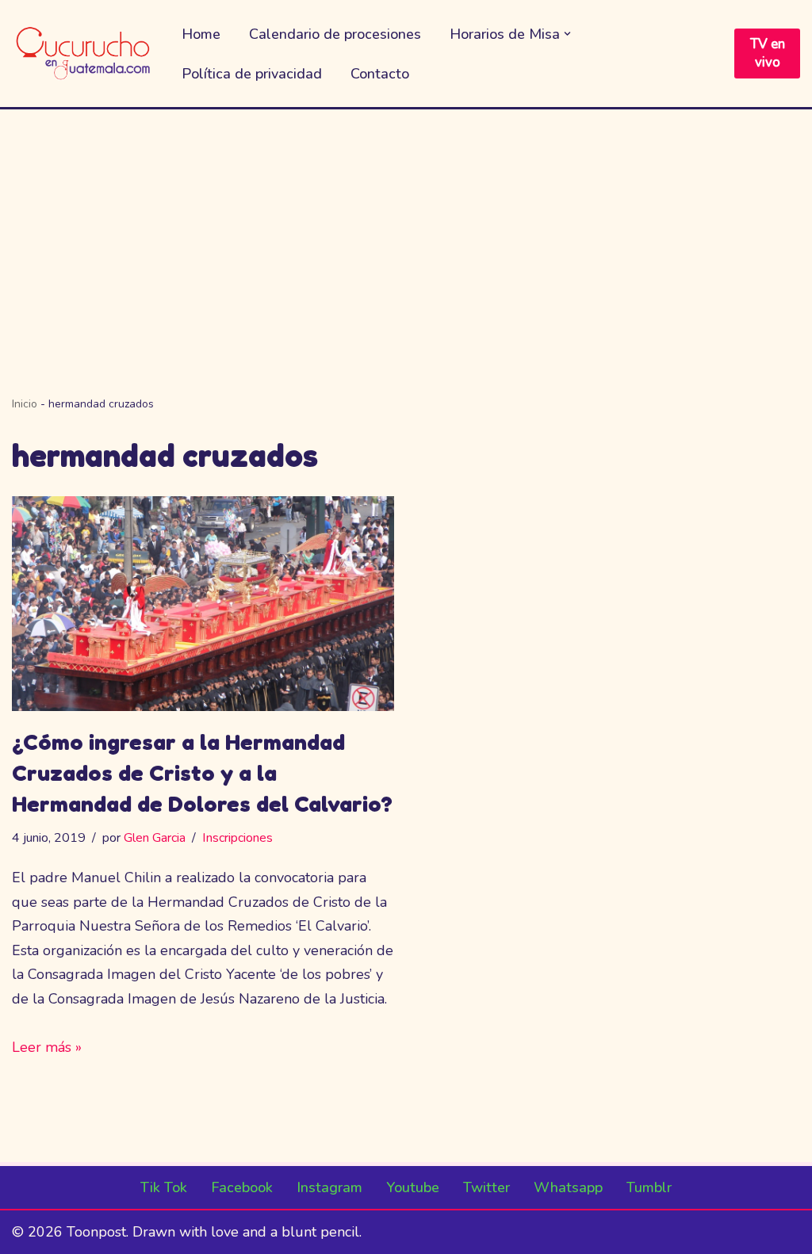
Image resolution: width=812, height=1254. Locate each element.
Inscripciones (237, 838)
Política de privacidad (252, 73)
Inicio (24, 403)
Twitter (486, 1187)
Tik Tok (163, 1187)
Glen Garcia (155, 838)
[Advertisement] (406, 228)
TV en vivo (767, 53)
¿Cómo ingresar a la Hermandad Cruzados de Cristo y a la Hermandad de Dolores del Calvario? (202, 772)
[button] (567, 33)
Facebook (242, 1187)
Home (201, 34)
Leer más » (47, 1047)
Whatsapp (568, 1187)
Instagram (329, 1187)
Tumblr (649, 1187)
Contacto (379, 73)
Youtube (412, 1187)
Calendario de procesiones (335, 34)
